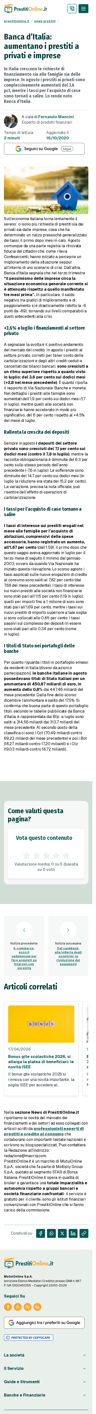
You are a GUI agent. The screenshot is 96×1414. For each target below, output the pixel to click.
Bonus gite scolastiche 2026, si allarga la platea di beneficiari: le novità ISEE (41, 1062)
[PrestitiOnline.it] (28, 1263)
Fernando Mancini (56, 116)
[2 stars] (36, 856)
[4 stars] (56, 856)
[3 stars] (46, 856)
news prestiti (45, 21)
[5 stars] (66, 856)
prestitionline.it (16, 21)
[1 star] (27, 856)
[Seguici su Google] (46, 149)
